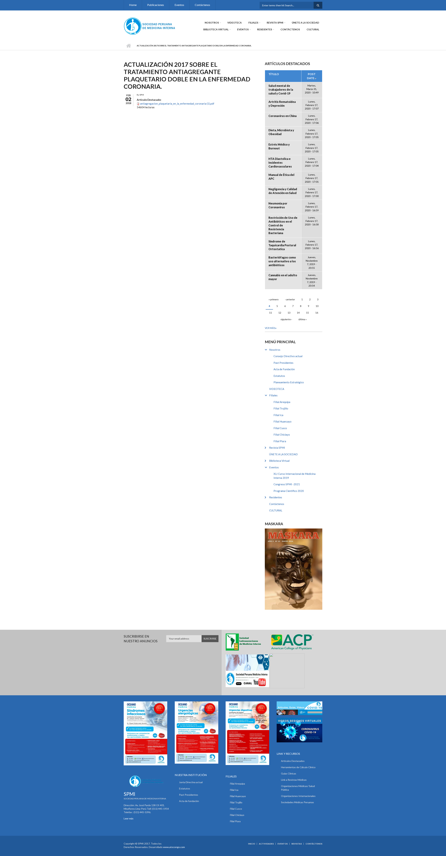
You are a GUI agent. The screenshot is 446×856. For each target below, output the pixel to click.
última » (302, 319)
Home (133, 4)
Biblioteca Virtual (216, 29)
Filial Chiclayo (282, 434)
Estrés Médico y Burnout (279, 146)
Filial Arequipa (282, 402)
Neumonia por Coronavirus (277, 205)
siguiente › (286, 319)
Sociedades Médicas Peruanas (297, 802)
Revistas (296, 844)
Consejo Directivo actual (288, 356)
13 (289, 312)
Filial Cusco (280, 428)
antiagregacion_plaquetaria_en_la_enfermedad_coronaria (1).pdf (177, 103)
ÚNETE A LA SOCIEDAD (305, 22)
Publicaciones (155, 4)
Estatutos (279, 375)
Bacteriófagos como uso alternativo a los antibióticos (282, 261)
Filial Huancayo (282, 421)
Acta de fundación (189, 801)
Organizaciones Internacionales (298, 795)
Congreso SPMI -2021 (287, 484)
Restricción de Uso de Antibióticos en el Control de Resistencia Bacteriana (282, 225)
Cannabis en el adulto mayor (282, 277)
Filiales (253, 22)
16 (316, 312)
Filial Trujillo (281, 408)
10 (317, 306)
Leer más (128, 818)
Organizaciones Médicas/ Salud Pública (298, 788)
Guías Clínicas (288, 773)
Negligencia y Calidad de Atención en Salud (282, 191)
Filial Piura (280, 441)
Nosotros (212, 22)
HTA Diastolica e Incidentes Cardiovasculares (280, 162)
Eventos (179, 4)
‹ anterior (290, 299)
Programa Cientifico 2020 (289, 490)
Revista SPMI (275, 22)
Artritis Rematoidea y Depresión (282, 103)
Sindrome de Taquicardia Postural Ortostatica (282, 245)
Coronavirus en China (282, 115)
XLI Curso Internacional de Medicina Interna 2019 (295, 475)
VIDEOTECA (234, 22)
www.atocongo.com (174, 847)
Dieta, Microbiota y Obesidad (281, 132)
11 (270, 312)
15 (307, 312)
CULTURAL (313, 29)
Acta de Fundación (284, 369)
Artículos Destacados (293, 760)
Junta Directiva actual (191, 782)
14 (298, 312)
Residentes (264, 29)
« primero (274, 299)
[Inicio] (150, 25)
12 (279, 312)
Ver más (270, 327)
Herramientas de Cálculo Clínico (298, 767)
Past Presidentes (283, 362)
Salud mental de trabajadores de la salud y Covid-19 (280, 89)
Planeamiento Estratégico (289, 382)
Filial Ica (278, 415)
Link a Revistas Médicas (294, 779)
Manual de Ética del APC (281, 176)
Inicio (128, 45)
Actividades (266, 844)
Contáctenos (202, 4)
